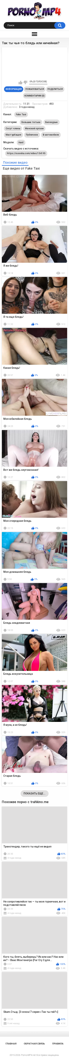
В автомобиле (51, 134)
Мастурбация (13, 134)
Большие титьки (31, 122)
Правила (57, 1043)
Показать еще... (34, 793)
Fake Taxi (21, 114)
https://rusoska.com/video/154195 (26, 153)
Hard (21, 142)
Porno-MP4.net (28, 1055)
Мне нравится (20, 82)
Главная (11, 1043)
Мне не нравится (25, 82)
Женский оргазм (34, 128)
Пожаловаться (34, 89)
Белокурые (51, 122)
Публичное (32, 134)
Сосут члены (13, 128)
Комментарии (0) (34, 95)
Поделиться (55, 89)
